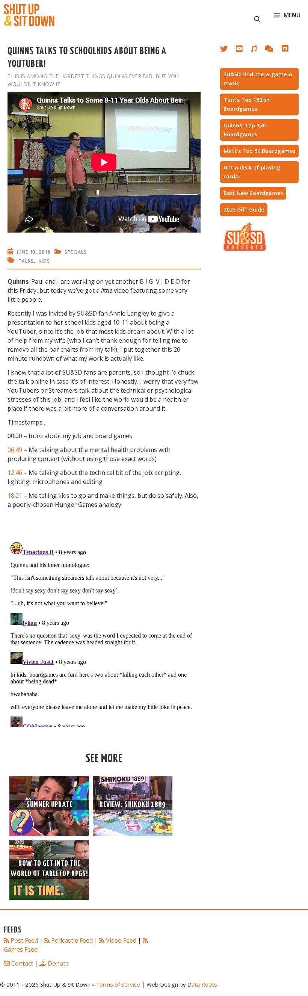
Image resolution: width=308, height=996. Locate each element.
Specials (76, 252)
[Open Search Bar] (257, 15)
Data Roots (202, 984)
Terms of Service (118, 984)
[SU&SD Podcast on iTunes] (257, 50)
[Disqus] (104, 633)
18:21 (15, 495)
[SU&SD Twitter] (228, 50)
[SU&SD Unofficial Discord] (289, 50)
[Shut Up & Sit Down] (29, 15)
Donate (58, 963)
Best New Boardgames (253, 192)
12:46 (15, 473)
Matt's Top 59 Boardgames (259, 150)
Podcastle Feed (72, 940)
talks (26, 261)
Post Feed (24, 940)
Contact (22, 963)
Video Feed (121, 940)
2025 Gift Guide (243, 209)
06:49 (15, 450)
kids (44, 261)
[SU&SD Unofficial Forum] (273, 50)
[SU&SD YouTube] (243, 50)
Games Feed (21, 949)
